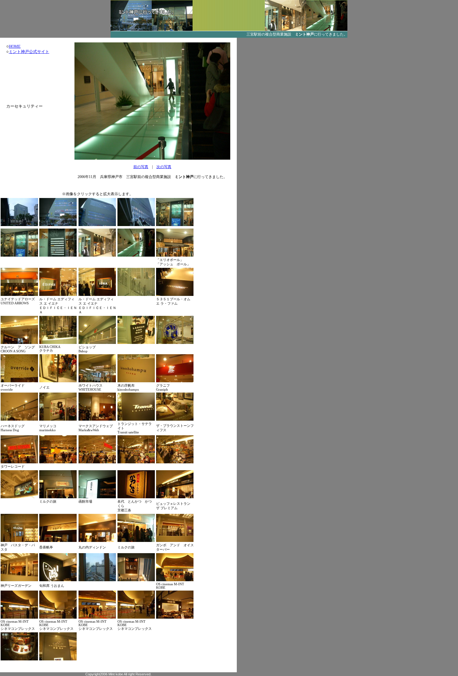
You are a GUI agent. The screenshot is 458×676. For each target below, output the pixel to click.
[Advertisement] (25, 79)
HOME (15, 46)
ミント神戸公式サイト (29, 51)
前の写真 (140, 167)
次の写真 (163, 167)
